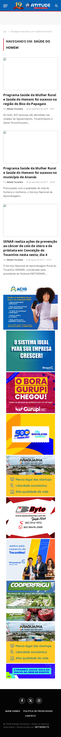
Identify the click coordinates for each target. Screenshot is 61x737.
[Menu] (5, 5)
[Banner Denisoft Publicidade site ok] (30, 370)
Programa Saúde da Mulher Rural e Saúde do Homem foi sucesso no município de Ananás (30, 172)
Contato (30, 716)
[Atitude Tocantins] (31, 5)
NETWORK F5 (42, 727)
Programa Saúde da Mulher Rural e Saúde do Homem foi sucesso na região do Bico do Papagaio (30, 99)
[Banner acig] (30, 328)
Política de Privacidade (38, 711)
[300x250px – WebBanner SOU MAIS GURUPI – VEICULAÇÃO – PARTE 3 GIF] (30, 412)
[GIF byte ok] (30, 537)
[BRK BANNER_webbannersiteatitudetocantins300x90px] (30, 677)
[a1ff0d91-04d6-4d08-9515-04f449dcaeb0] (30, 579)
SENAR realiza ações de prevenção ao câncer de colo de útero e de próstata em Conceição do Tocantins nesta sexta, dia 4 (30, 248)
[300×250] (30, 453)
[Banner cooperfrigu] (30, 620)
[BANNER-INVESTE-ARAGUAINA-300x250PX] (30, 495)
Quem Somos (12, 711)
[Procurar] (56, 5)
